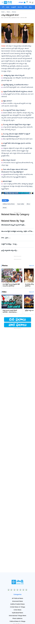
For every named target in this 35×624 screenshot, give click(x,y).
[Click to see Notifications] (33, 2)
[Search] (24, 2)
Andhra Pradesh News (17, 604)
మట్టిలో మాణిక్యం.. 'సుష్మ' (17, 244)
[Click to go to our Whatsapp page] (11, 590)
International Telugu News (17, 616)
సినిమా (25, 7)
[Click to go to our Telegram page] (23, 590)
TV (30, 2)
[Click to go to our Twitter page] (14, 590)
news (8, 12)
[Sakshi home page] (17, 582)
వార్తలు (7, 7)
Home (3, 12)
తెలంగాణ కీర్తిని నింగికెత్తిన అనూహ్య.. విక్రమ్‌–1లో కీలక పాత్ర (17, 231)
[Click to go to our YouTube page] (20, 590)
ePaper (21, 2)
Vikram (4, 208)
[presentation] (3, 275)
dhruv (28, 204)
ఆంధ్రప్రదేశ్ (13, 7)
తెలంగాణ (20, 7)
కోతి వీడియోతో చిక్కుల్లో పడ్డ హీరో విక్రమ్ (17, 225)
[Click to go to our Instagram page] (17, 590)
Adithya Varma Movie (8, 204)
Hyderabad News (17, 613)
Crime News (17, 610)
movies (14, 12)
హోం (3, 7)
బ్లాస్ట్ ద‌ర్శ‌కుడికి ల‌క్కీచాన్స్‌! (16, 250)
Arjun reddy (20, 204)
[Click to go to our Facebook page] (9, 590)
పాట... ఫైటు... (16, 238)
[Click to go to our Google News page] (26, 590)
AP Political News (17, 598)
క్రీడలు (30, 7)
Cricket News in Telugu (17, 607)
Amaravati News (17, 601)
